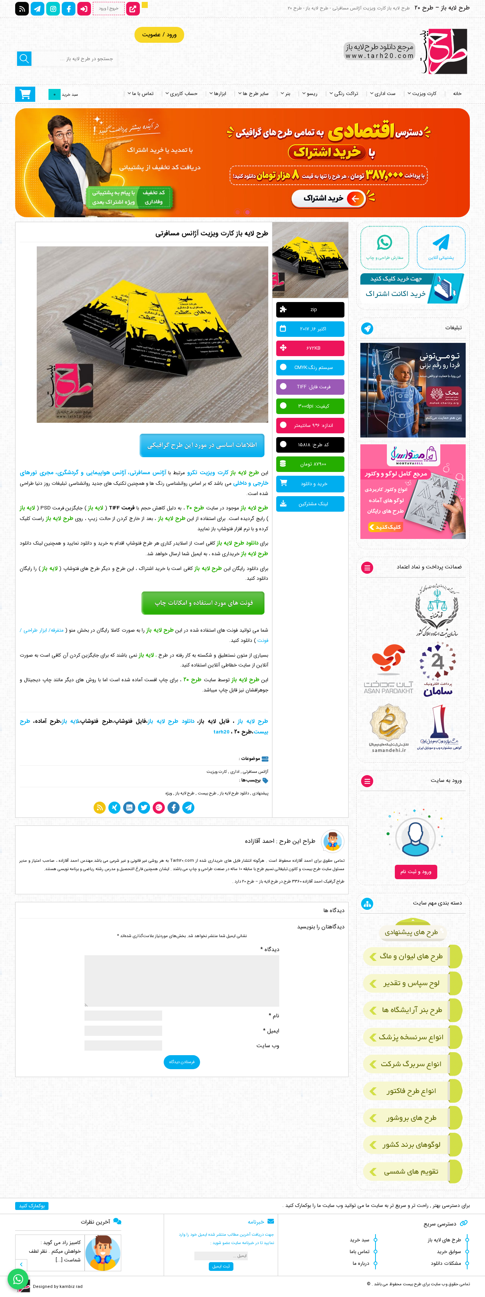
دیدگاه (269, 949)
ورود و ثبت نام (416, 872)
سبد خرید (359, 1240)
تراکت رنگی (346, 94)
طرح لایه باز (184, 793)
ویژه (169, 793)
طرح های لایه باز (444, 1240)
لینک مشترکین (313, 504)
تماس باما (359, 1252)
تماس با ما (142, 94)
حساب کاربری (183, 94)
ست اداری (385, 94)
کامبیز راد (71, 1243)
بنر (287, 94)
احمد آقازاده (259, 841)
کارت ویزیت (424, 94)
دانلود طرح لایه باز (234, 793)
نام (274, 1016)
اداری (234, 772)
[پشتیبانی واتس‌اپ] (18, 1279)
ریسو (312, 94)
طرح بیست (207, 793)
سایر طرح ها (256, 94)
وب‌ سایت (268, 1046)
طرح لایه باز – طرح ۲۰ (442, 7)
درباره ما (361, 1263)
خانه (457, 94)
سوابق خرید (449, 1252)
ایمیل (271, 1031)
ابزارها (220, 94)
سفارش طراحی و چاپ (385, 258)
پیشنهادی (260, 793)
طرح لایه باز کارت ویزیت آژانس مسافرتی (211, 234)
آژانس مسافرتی (255, 772)
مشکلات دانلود (446, 1263)
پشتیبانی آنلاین (441, 258)
